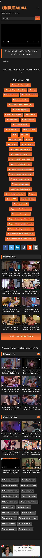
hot (15, 134)
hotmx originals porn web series (21, 169)
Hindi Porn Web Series (21, 85)
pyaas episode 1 (28, 199)
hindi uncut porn (9, 518)
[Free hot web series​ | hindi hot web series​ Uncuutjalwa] (17, 7)
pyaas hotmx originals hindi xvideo (21, 233)
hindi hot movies (11, 95)
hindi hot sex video (30, 95)
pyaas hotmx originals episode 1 (21, 219)
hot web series (16, 139)
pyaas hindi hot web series (21, 209)
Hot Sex (25, 134)
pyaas (33, 194)
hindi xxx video (30, 129)
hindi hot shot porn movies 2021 (21, 105)
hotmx (30, 139)
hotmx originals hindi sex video (21, 159)
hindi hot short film (21, 100)
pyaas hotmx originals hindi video (21, 229)
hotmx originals (28, 144)
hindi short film (29, 513)
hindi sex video (29, 119)
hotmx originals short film (21, 179)
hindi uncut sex (9, 523)
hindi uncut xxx (26, 523)
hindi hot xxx (31, 115)
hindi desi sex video (11, 480)
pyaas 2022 (13, 199)
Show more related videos (21, 336)
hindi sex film (13, 119)
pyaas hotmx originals (21, 214)
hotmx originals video (21, 184)
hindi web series (13, 129)
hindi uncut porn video (29, 518)
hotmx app (13, 144)
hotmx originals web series (21, 189)
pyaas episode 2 (21, 204)
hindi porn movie (30, 496)
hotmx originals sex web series (21, 174)
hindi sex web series (21, 124)
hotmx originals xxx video (16, 194)
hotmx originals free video (21, 149)
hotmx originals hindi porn (21, 154)
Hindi (33, 90)
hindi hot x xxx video (14, 115)
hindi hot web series (21, 110)
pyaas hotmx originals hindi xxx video (21, 238)
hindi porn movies (10, 502)
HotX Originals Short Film (16, 90)
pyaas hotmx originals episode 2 (21, 224)
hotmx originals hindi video (21, 164)
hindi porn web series (30, 502)
